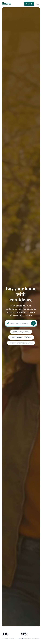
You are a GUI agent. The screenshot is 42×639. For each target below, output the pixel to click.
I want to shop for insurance (21, 343)
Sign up (29, 4)
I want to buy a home (21, 332)
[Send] (33, 323)
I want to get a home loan (21, 337)
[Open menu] (37, 3)
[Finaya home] (6, 3)
